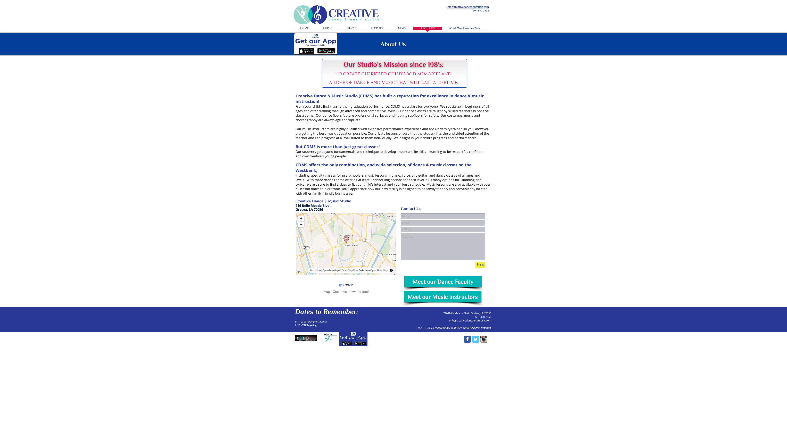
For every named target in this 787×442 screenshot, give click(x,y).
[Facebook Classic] (467, 339)
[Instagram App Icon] (483, 339)
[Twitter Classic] (475, 339)
